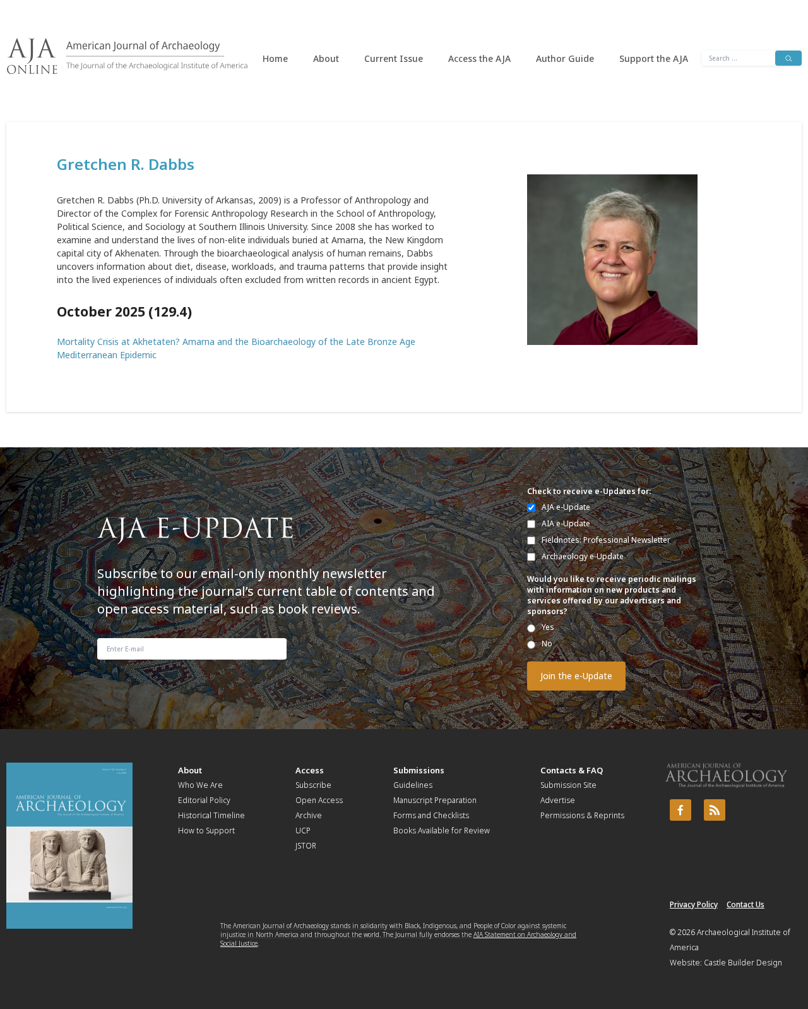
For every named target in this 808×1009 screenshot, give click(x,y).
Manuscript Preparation (435, 800)
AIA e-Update (566, 523)
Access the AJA (479, 58)
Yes (548, 627)
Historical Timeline (211, 815)
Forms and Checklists (431, 815)
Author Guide (565, 58)
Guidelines (412, 785)
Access (309, 770)
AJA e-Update (566, 507)
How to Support (206, 830)
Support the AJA (653, 58)
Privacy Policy (694, 904)
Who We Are (200, 785)
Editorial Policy (204, 800)
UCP (303, 830)
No (547, 643)
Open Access (319, 800)
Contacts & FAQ (571, 770)
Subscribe (313, 785)
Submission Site (568, 785)
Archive (308, 815)
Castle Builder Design (743, 962)
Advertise (557, 800)
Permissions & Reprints (582, 815)
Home (275, 58)
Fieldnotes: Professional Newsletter (606, 540)
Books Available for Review (441, 830)
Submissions (418, 770)
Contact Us (745, 904)
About (326, 58)
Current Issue (393, 58)
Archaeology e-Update (583, 556)
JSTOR (305, 845)
